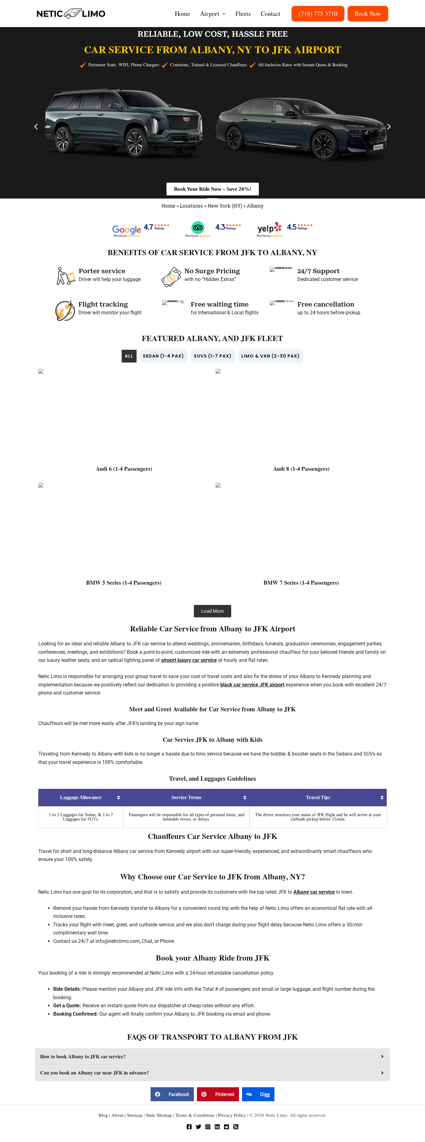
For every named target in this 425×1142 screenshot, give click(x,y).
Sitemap (134, 1115)
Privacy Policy (232, 1115)
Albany (255, 205)
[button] (222, 13)
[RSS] (236, 1127)
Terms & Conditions (195, 1115)
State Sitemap (159, 1115)
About (117, 1115)
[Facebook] (189, 1127)
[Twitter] (198, 1127)
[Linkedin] (217, 1127)
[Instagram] (208, 1127)
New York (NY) (225, 205)
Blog (103, 1115)
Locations (191, 205)
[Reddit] (226, 1127)
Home (168, 205)
